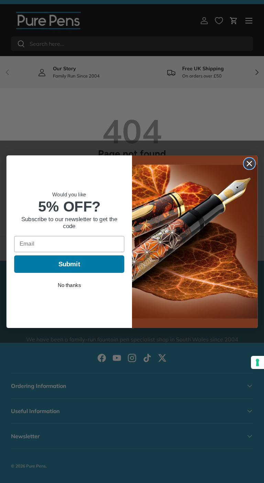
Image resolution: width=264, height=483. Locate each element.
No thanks (69, 285)
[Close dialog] (249, 163)
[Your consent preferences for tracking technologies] (257, 362)
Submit (69, 263)
